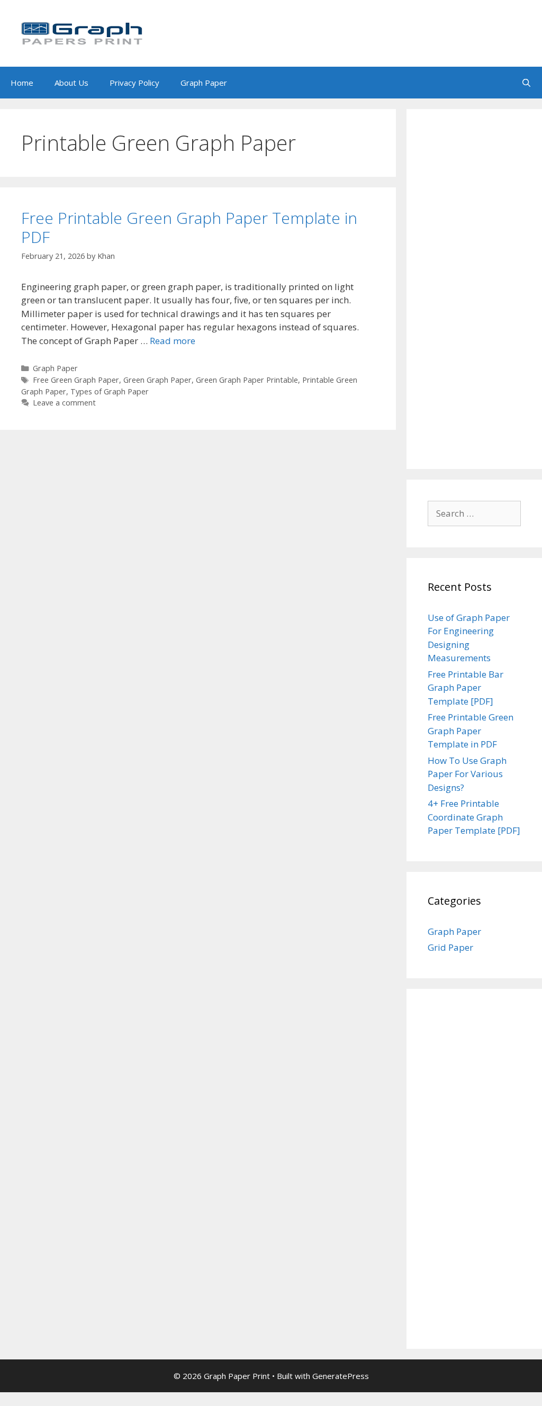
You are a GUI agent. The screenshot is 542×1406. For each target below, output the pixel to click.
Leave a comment (64, 403)
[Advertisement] (474, 289)
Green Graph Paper (157, 380)
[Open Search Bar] (526, 82)
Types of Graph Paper (109, 391)
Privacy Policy (134, 82)
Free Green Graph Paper (76, 380)
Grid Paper (450, 947)
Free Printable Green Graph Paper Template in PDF (189, 227)
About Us (71, 82)
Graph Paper (203, 82)
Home (22, 82)
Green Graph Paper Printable (247, 380)
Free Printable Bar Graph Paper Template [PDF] (465, 687)
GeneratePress (340, 1376)
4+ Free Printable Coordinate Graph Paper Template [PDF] (474, 816)
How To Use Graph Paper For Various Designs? (467, 774)
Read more (172, 341)
